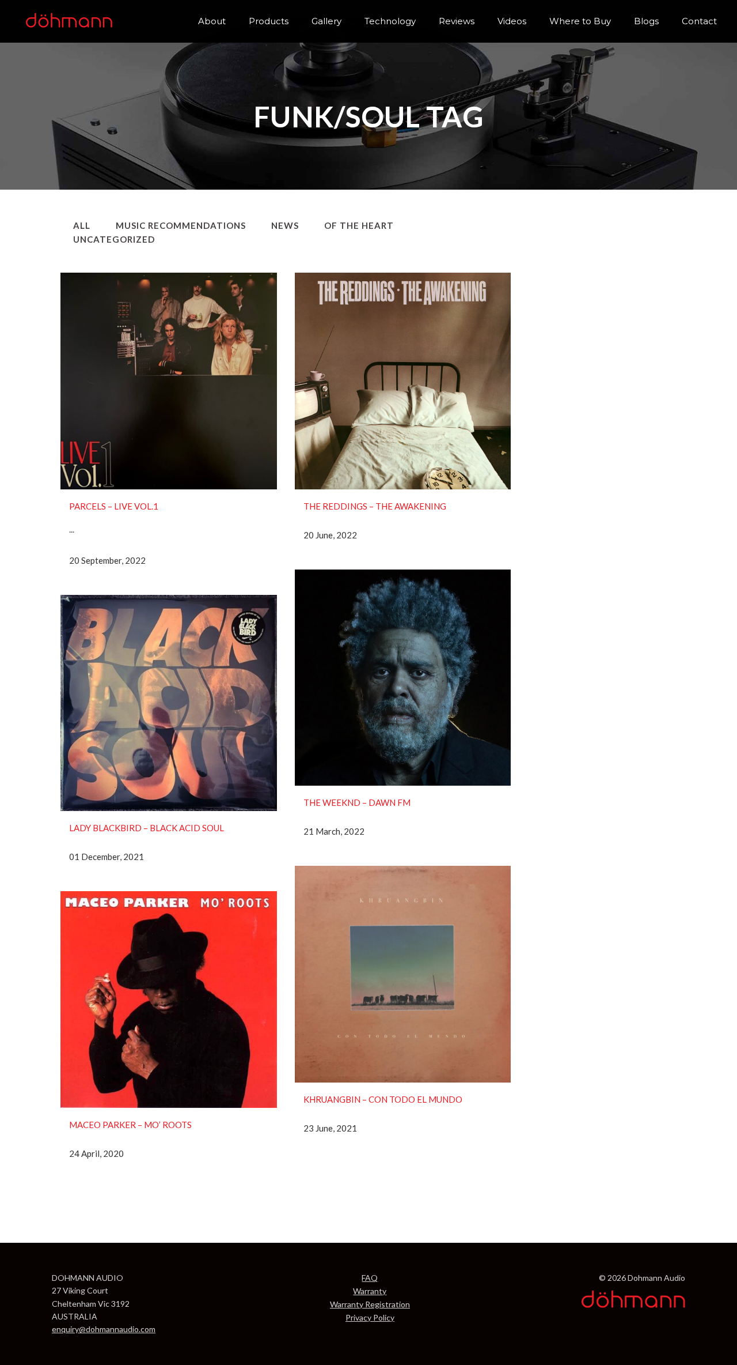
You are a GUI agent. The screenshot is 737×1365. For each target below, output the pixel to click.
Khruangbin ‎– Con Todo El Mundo (382, 1099)
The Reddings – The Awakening (374, 506)
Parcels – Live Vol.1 (113, 506)
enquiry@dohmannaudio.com (103, 1329)
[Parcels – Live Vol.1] (168, 381)
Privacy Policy (369, 1317)
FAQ (370, 1278)
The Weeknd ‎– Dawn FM (357, 802)
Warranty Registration (370, 1304)
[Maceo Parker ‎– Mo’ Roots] (168, 999)
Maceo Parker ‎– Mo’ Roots (130, 1124)
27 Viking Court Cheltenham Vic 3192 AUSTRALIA (91, 1303)
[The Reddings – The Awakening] (403, 381)
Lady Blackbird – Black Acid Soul (146, 828)
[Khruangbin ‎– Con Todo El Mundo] (403, 974)
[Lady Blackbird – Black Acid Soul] (168, 703)
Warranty (369, 1291)
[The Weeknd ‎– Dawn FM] (403, 678)
